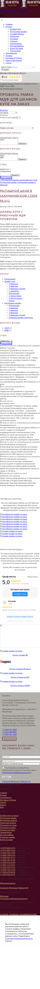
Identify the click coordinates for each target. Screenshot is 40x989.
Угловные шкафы (7, 837)
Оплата (3, 802)
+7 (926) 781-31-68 (7, 860)
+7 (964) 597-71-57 (7, 857)
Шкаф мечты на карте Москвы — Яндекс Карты (20, 621)
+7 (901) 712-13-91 (7, 865)
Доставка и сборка (14, 58)
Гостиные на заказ (8, 827)
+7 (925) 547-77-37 (7, 867)
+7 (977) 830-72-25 (7, 850)
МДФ (6, 330)
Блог (2, 807)
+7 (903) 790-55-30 (7, 855)
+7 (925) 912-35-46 (7, 862)
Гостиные (14, 39)
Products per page (8, 117)
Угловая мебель (17, 34)
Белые (11, 301)
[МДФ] (9, 158)
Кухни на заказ (16, 48)
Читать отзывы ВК (20, 655)
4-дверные (13, 313)
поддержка (14, 914)
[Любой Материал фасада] (9, 154)
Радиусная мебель (8, 823)
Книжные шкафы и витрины (21, 317)
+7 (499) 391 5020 (9, 729)
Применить (22, 143)
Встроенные (14, 293)
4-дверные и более (17, 288)
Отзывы (9, 55)
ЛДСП (6, 328)
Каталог (9, 27)
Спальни (13, 41)
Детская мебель (17, 46)
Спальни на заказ (7, 830)
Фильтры (4, 110)
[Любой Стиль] (5, 170)
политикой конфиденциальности (16, 772)
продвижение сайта (28, 914)
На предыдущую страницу (11, 88)
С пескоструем (15, 296)
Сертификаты (11, 53)
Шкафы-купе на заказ (9, 815)
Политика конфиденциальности (14, 898)
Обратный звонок (7, 883)
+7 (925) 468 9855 (9, 732)
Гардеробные (16, 43)
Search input (6, 67)
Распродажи (15, 51)
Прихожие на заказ (8, 825)
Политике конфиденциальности (19, 938)
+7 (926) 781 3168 (9, 734)
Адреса (3, 805)
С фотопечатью (15, 298)
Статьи (8, 63)
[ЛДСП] (9, 140)
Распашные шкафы (18, 31)
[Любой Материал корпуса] (9, 138)
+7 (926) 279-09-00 (7, 872)
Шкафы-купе (15, 29)
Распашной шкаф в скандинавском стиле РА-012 (18, 195)
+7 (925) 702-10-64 (7, 853)
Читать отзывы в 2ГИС (20, 677)
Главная (9, 24)
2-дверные (13, 284)
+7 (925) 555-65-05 (7, 874)
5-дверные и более (17, 315)
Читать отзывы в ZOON (20, 685)
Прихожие (14, 36)
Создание (4, 914)
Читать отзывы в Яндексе (20, 669)
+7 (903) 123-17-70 (7, 869)
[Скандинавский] (5, 171)
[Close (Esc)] (3, 741)
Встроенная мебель (8, 820)
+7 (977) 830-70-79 (7, 848)
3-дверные (13, 286)
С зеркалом (14, 291)
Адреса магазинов (14, 60)
